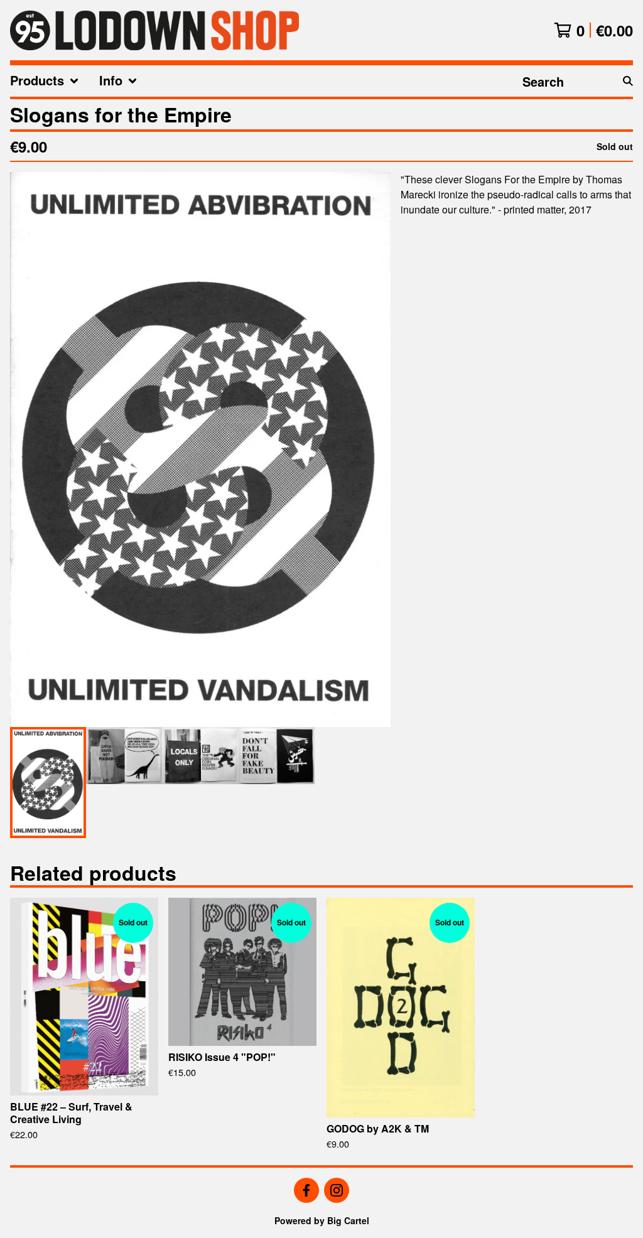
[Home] (154, 30)
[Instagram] (336, 1190)
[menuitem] (44, 81)
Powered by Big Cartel (321, 1220)
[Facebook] (306, 1190)
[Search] (628, 81)
